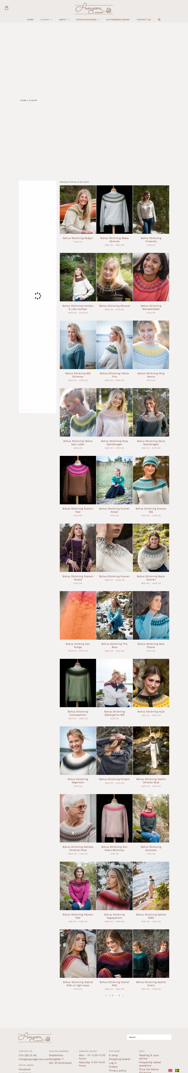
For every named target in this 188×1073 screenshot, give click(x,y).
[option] (178, 1070)
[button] (159, 19)
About (63, 20)
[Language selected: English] (175, 1070)
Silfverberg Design (118, 20)
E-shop (45, 20)
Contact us (143, 20)
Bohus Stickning (86, 20)
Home (30, 20)
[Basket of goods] (6, 8)
